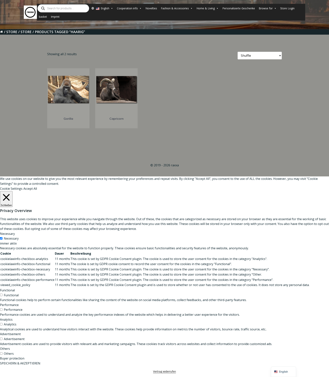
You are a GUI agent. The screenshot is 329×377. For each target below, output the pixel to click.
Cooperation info (127, 8)
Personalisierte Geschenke (238, 8)
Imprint (55, 16)
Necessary (11, 238)
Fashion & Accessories (175, 8)
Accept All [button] (30, 189)
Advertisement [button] (10, 334)
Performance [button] (9, 305)
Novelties (151, 8)
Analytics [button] (6, 319)
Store (11, 31)
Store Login (287, 8)
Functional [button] (7, 290)
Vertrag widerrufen (164, 371)
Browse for (266, 8)
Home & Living (205, 8)
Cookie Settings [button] (11, 189)
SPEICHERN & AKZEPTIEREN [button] (20, 363)
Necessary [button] (7, 234)
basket (43, 16)
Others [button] (5, 349)
